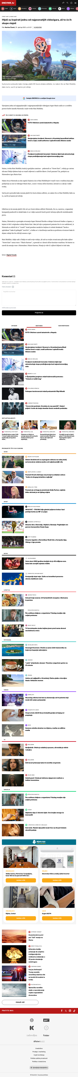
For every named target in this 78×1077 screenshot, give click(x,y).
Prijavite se (39, 313)
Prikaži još (20, 1002)
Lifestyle (34, 8)
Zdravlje (54, 8)
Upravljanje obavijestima (40, 1067)
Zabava (72, 8)
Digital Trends (11, 255)
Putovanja (44, 8)
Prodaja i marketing (39, 1051)
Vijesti (6, 8)
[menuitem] (71, 2)
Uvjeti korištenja (39, 1055)
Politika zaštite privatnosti (39, 1058)
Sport (15, 8)
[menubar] (71, 3)
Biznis (63, 8)
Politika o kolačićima (39, 1061)
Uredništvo (39, 1048)
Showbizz (24, 8)
